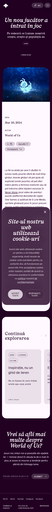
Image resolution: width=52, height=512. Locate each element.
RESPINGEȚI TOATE (34, 294)
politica (21, 278)
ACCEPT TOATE (15, 294)
